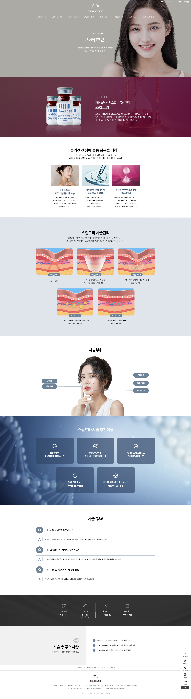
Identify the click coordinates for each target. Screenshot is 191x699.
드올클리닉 (41, 17)
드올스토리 (79, 668)
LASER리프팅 (89, 17)
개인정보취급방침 (91, 668)
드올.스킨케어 (148, 17)
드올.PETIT (104, 17)
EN (172, 2)
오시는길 (112, 668)
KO (162, 2)
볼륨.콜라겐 (119, 17)
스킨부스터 (133, 17)
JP (167, 2)
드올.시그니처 (57, 17)
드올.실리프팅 (73, 17)
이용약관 (103, 668)
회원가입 (186, 2)
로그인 (179, 2)
